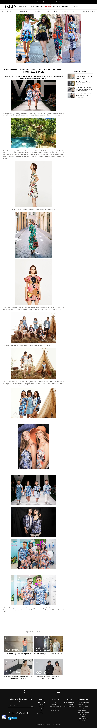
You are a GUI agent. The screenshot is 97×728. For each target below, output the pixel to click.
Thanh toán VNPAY (83, 718)
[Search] (1, 1)
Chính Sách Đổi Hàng (83, 710)
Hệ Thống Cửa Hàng (55, 706)
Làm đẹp (55, 11)
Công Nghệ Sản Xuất (55, 704)
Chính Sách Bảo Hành (83, 712)
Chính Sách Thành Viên (83, 707)
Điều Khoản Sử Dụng (83, 702)
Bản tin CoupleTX (7, 11)
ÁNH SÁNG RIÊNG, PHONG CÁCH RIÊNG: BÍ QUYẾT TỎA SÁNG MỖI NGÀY (18, 654)
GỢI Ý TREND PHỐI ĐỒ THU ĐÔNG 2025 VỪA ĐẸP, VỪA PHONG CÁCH (49, 677)
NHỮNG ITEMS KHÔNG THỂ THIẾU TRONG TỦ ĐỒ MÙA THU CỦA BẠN (48, 654)
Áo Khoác (41, 706)
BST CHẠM (41, 704)
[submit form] (32, 705)
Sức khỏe (65, 11)
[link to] (12, 718)
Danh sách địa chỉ (69, 706)
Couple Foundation (89, 11)
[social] (9, 713)
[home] (10, 6)
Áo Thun (41, 708)
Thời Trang (36, 11)
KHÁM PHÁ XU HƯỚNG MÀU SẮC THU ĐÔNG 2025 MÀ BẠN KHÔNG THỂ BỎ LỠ (18, 677)
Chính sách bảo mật (83, 704)
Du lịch (46, 11)
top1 (48, 65)
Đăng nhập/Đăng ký (69, 702)
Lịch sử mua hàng (69, 704)
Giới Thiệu (55, 702)
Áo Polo (42, 711)
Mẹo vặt (75, 11)
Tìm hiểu (67, 2)
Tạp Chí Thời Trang (42, 713)
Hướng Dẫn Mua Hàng (83, 715)
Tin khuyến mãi (22, 11)
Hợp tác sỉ (55, 708)
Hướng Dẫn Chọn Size (83, 720)
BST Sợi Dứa (41, 702)
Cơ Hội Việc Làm (55, 711)
